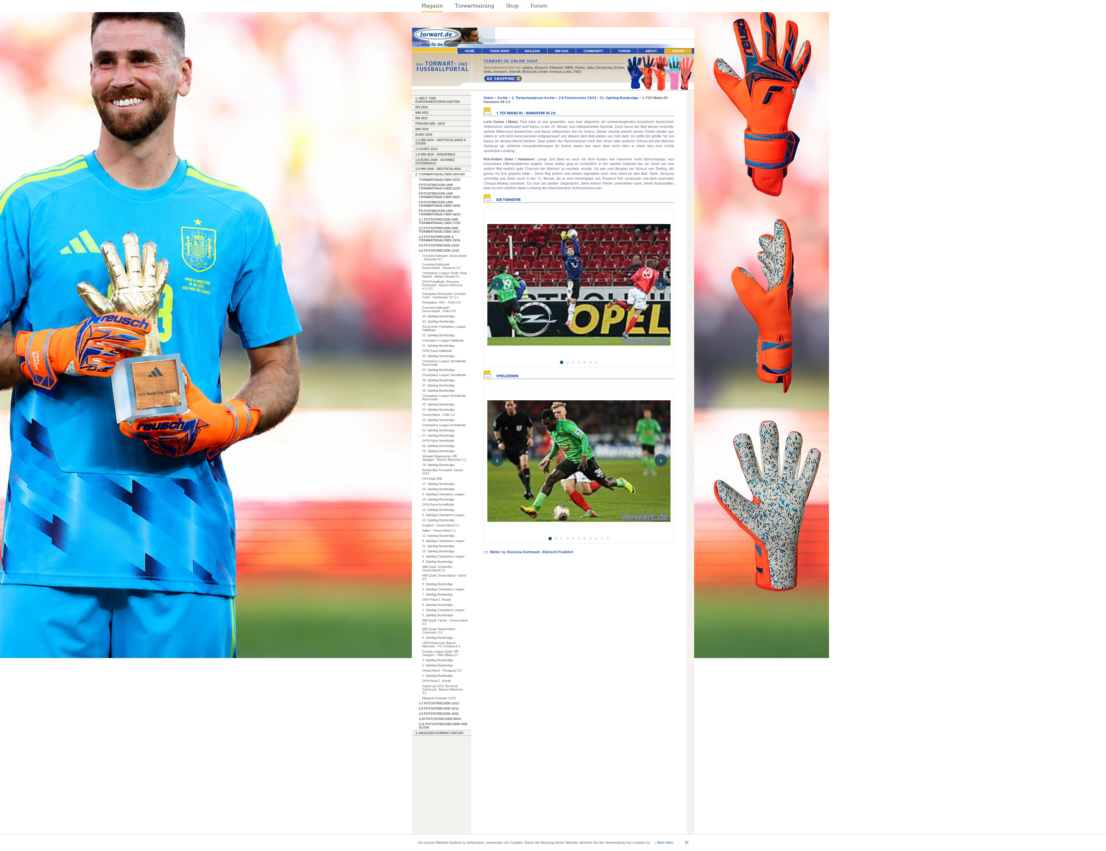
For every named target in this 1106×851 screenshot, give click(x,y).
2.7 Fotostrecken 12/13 (439, 703)
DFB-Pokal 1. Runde (436, 681)
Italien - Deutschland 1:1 (439, 530)
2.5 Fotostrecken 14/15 (439, 245)
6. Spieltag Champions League (443, 494)
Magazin (432, 6)
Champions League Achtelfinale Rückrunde (444, 397)
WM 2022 (422, 112)
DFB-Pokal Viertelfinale (438, 440)
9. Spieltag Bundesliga (437, 561)
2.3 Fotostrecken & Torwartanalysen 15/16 (439, 238)
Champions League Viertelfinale (444, 375)
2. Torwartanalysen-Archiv (440, 174)
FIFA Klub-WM (432, 478)
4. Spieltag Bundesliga (437, 637)
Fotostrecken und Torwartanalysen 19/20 (439, 203)
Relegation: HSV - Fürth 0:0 (441, 302)
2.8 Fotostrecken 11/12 (439, 708)
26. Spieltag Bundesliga (438, 390)
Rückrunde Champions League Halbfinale (444, 328)
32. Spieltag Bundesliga (438, 335)
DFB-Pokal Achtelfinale (438, 504)
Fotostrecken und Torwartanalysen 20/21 (439, 195)
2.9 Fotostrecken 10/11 (439, 713)
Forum (539, 6)
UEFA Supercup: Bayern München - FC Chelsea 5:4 (441, 644)
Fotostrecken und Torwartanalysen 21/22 (439, 186)
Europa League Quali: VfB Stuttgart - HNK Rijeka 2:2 (440, 653)
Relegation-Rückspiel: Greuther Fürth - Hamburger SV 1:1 (444, 295)
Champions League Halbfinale (443, 340)
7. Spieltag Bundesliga (437, 594)
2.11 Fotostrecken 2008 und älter (443, 725)
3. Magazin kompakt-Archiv (439, 733)
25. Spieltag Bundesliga (438, 404)
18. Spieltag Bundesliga (438, 465)
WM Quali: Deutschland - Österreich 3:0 (439, 630)
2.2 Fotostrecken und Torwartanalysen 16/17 (439, 229)
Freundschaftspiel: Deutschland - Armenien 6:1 (444, 257)
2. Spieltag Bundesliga (437, 665)
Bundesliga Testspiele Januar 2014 (442, 471)
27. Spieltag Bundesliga (438, 385)
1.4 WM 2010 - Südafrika (435, 154)
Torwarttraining (474, 6)
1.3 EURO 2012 (426, 149)
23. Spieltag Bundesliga (438, 420)
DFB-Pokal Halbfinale (437, 350)
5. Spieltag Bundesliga (437, 615)
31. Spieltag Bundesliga (438, 345)
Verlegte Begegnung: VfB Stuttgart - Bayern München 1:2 (444, 457)
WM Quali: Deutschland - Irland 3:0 (444, 577)
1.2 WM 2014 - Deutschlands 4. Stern (440, 141)
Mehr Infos (665, 843)
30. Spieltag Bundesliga (438, 356)
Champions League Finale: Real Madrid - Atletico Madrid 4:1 (444, 274)
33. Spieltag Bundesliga (438, 321)
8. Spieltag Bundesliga (437, 584)
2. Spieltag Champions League (443, 589)
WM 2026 (561, 51)
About (651, 51)
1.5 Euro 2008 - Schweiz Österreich (435, 161)
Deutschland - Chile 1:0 (438, 414)
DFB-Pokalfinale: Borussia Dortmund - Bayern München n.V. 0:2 (442, 285)
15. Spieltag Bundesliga (438, 499)
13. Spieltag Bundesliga (438, 520)
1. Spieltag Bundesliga (437, 675)
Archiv (678, 51)
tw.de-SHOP (500, 51)
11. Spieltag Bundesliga (438, 546)
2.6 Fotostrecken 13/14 (439, 250)
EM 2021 (421, 118)
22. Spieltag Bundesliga (438, 430)
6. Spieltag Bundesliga (437, 604)
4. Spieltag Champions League (443, 541)
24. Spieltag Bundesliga (438, 409)
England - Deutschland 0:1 (440, 525)
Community (593, 51)
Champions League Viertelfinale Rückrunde (444, 362)
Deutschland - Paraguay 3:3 (441, 670)
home (469, 51)
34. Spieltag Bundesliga (438, 316)
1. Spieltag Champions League (443, 610)
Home (488, 98)
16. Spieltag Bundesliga (438, 489)
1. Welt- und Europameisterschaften (437, 99)
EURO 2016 (423, 134)
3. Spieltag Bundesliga (437, 660)
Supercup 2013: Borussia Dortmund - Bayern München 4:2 (442, 689)
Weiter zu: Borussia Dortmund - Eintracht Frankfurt (531, 552)
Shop (512, 6)
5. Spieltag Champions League (443, 515)
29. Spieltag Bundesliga (438, 370)
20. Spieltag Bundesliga (438, 446)
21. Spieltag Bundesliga (438, 435)
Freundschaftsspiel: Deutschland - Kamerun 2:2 (441, 266)
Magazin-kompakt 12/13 (439, 698)
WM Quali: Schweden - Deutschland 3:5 (438, 568)
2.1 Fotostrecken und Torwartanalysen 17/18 (439, 221)
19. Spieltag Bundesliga (438, 451)
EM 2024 (421, 107)
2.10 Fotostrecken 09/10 (440, 719)
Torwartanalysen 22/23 (439, 179)
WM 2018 (422, 129)
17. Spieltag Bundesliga (438, 484)
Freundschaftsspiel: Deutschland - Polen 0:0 (439, 309)
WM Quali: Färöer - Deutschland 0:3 (444, 622)
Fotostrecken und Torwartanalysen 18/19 (439, 212)
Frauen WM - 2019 (430, 123)
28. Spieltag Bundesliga (438, 380)
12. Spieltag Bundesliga (438, 535)
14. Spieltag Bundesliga (438, 509)
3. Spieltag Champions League (443, 556)
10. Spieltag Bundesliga (438, 551)
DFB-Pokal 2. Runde (436, 599)
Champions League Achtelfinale (444, 425)
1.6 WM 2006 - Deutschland (438, 168)
